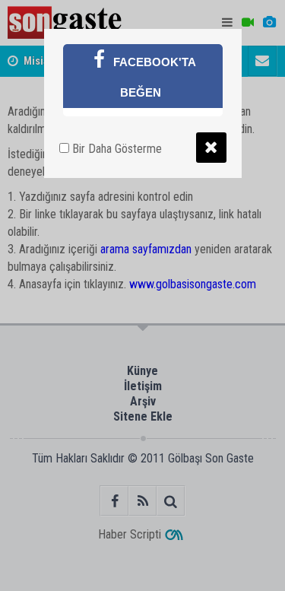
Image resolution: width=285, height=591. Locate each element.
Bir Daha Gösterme (115, 148)
